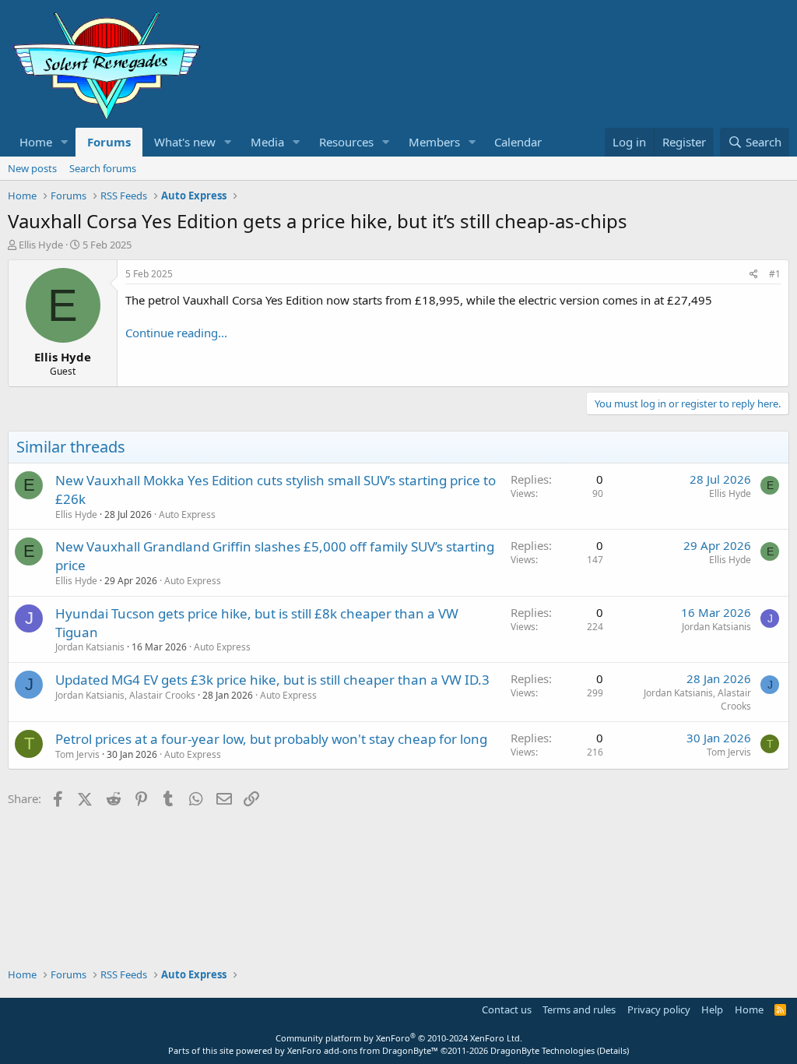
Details (613, 1050)
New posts (32, 168)
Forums (109, 142)
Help (712, 1009)
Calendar (518, 142)
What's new (185, 142)
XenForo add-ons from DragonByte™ (362, 1050)
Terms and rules (579, 1009)
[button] (64, 142)
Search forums (102, 168)
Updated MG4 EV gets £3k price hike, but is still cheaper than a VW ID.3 (272, 680)
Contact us (507, 1009)
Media (267, 142)
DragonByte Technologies (542, 1050)
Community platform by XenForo (399, 1038)
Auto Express (187, 514)
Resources (346, 142)
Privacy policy (658, 1009)
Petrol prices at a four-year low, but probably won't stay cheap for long (271, 739)
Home (35, 142)
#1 (775, 273)
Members (434, 142)
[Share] (754, 275)
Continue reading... (176, 332)
